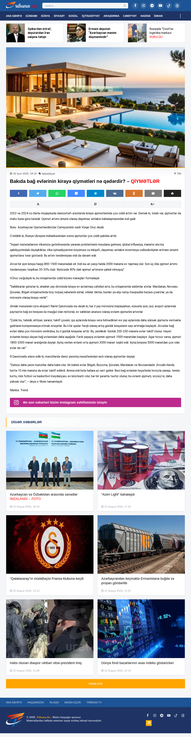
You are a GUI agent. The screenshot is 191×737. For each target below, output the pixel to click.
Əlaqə (54, 702)
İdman (158, 15)
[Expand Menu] (180, 16)
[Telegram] (152, 5)
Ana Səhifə (14, 15)
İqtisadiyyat (91, 15)
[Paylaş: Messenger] (76, 193)
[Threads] (177, 5)
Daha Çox (95, 683)
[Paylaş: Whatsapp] (57, 193)
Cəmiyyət (130, 15)
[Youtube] (160, 5)
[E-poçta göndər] (153, 193)
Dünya (45, 15)
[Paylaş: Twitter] (37, 193)
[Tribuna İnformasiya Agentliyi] (22, 5)
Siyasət (59, 15)
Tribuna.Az (43, 717)
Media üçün (73, 702)
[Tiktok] (168, 5)
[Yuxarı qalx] (181, 727)
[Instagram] (143, 5)
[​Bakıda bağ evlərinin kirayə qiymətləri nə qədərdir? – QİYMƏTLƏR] (95, 107)
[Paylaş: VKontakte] (114, 193)
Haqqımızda (35, 702)
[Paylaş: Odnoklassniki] (134, 193)
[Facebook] (135, 5)
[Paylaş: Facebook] (18, 193)
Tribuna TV (94, 702)
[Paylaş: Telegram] (95, 193)
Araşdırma (111, 15)
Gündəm (31, 15)
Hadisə (145, 15)
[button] (172, 193)
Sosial (73, 15)
